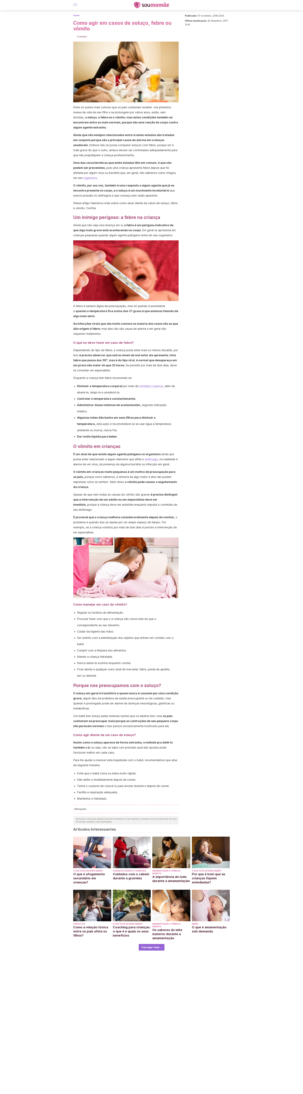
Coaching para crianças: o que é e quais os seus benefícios (132, 931)
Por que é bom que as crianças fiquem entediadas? (208, 878)
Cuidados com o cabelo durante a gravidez (131, 876)
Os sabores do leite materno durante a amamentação (167, 934)
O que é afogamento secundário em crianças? (89, 878)
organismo (90, 178)
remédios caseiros (151, 386)
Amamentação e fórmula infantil (166, 872)
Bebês (195, 924)
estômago (151, 459)
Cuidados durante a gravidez (129, 871)
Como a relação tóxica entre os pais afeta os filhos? (90, 931)
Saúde (76, 15)
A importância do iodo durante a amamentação (171, 879)
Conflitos (79, 924)
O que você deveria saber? (88, 871)
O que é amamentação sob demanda (209, 929)
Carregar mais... (151, 947)
